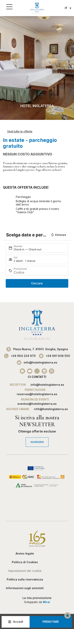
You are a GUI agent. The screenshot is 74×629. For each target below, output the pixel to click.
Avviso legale (25, 553)
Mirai (46, 602)
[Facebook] (22, 371)
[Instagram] (51, 371)
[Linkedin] (44, 371)
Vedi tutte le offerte (19, 131)
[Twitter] (37, 371)
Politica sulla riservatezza (25, 579)
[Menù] (9, 7)
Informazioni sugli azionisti (25, 588)
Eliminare (60, 234)
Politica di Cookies (25, 562)
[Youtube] (29, 371)
